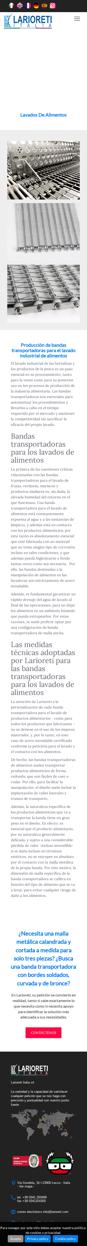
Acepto (15, 1239)
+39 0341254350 (34, 1201)
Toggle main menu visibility (77, 18)
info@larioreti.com (55, 1212)
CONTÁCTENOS (43, 1033)
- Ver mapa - (25, 1186)
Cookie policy (65, 1239)
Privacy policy (37, 1239)
